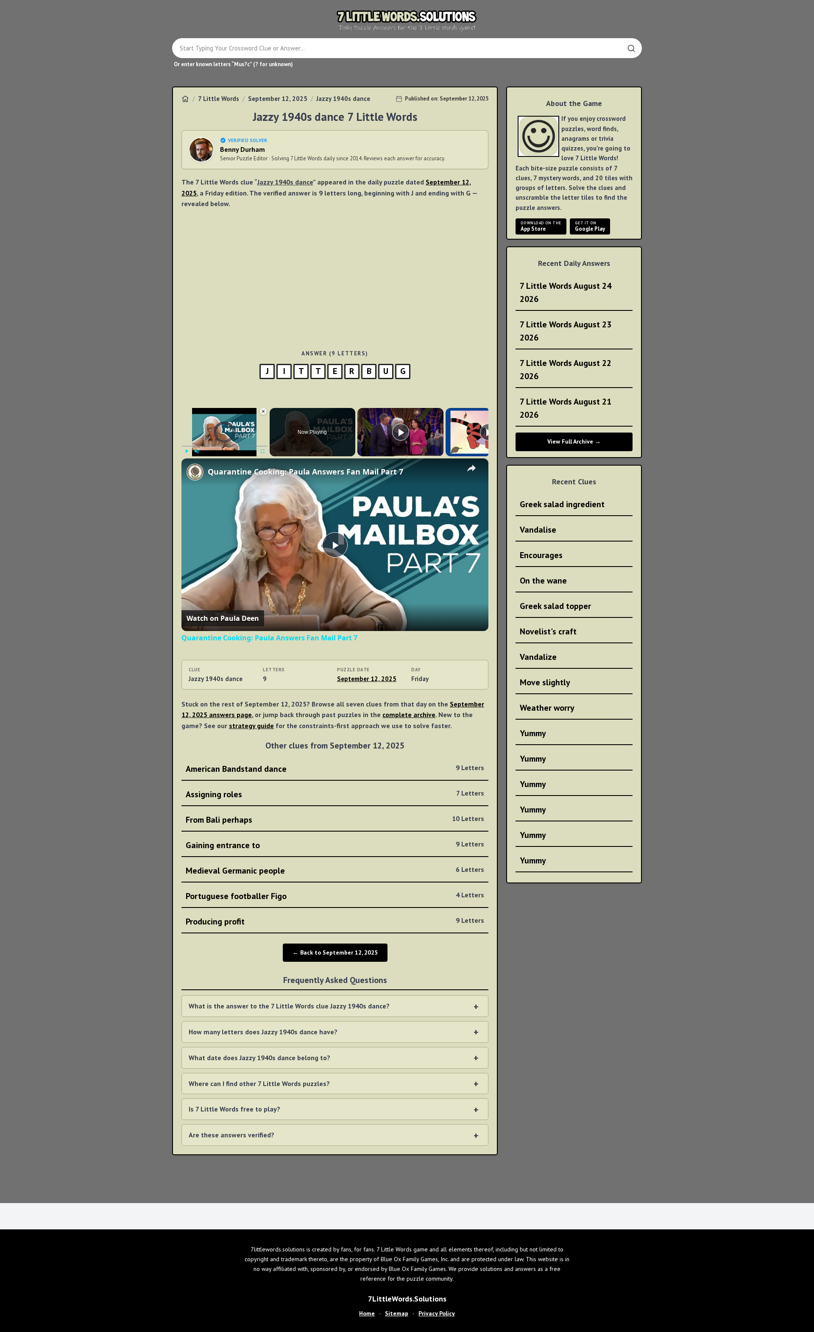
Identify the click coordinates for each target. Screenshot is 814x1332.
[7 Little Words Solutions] (407, 20)
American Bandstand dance (335, 768)
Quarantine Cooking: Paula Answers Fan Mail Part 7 (305, 471)
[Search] (631, 48)
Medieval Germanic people (335, 870)
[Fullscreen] (262, 451)
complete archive (408, 714)
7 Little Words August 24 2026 (565, 292)
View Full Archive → (574, 441)
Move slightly (545, 682)
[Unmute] (197, 451)
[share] (471, 468)
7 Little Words (218, 99)
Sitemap (396, 1313)
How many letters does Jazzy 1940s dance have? (263, 1032)
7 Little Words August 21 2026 (565, 408)
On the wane (543, 580)
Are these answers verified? (231, 1135)
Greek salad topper (555, 606)
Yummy (533, 733)
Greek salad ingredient (562, 504)
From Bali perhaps (335, 819)
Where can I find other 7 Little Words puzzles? (259, 1083)
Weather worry (547, 707)
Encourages (541, 555)
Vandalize (538, 656)
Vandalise (538, 529)
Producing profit (335, 921)
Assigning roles (335, 794)
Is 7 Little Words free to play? (234, 1109)
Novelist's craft (548, 631)
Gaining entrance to (335, 845)
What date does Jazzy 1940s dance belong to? (259, 1057)
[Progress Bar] (224, 446)
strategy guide (251, 725)
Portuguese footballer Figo (335, 896)
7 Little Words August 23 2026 (565, 331)
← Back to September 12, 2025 (335, 952)
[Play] (186, 451)
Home (367, 1313)
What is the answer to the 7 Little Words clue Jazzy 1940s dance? (289, 1006)
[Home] (185, 99)
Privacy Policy (436, 1313)
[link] (195, 472)
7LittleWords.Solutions (407, 1299)
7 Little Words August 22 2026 (565, 369)
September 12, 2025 (277, 99)
